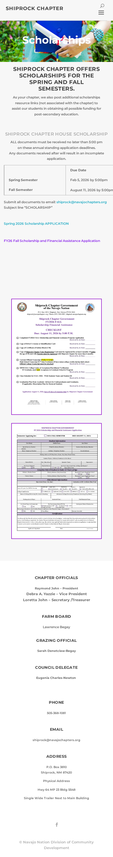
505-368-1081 (56, 713)
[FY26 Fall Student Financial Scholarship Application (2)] (56, 537)
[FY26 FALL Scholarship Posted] (56, 413)
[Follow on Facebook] (56, 825)
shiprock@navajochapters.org (81, 202)
